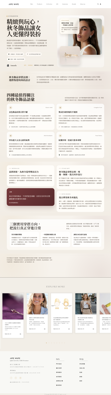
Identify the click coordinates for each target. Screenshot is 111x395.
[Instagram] (16, 378)
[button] (46, 342)
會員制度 (59, 376)
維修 (81, 381)
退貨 (81, 372)
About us (82, 4)
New (32, 4)
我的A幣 (82, 368)
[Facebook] (11, 378)
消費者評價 (59, 381)
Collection (49, 4)
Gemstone (65, 4)
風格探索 (59, 385)
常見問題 (82, 364)
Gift (57, 4)
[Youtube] (20, 378)
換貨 (81, 376)
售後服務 (59, 372)
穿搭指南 (30, 65)
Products (39, 4)
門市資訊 (59, 364)
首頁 (25, 65)
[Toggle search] (98, 4)
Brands (74, 4)
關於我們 (59, 368)
